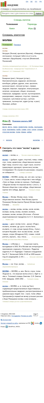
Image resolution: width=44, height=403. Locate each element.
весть (10, 127)
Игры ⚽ (32, 28)
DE (31, 2)
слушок (40, 129)
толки (18, 132)
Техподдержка (15, 316)
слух (29, 129)
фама (23, 132)
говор (15, 127)
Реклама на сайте (26, 316)
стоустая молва (8, 132)
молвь (30, 127)
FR (40, 2)
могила (9, 140)
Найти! (38, 14)
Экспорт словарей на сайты (9, 323)
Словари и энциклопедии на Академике (21, 9)
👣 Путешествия (6, 319)
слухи (34, 129)
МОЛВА (5, 177)
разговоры (11, 129)
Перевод (17, 45)
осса (4, 129)
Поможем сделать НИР (22, 121)
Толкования (12, 24)
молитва (36, 140)
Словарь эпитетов (22, 20)
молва (5, 160)
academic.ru (9, 4)
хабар (29, 132)
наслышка (38, 127)
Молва (5, 197)
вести (4, 127)
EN (27, 2)
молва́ (5, 155)
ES (36, 2)
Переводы (32, 24)
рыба (18, 129)
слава (24, 129)
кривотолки (22, 127)
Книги (12, 28)
